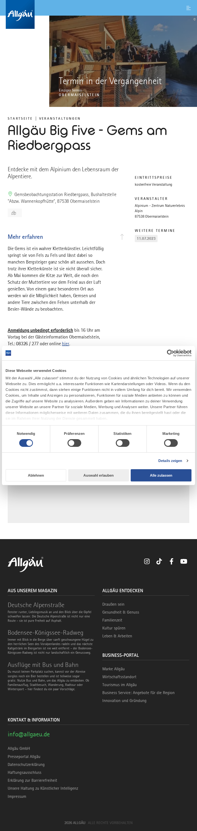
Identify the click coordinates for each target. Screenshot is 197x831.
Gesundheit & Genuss (120, 612)
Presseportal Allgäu (24, 756)
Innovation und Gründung (124, 700)
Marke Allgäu (113, 668)
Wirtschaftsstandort (119, 676)
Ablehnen (36, 475)
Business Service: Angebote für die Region (138, 692)
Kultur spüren (113, 628)
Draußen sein (113, 604)
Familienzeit (112, 620)
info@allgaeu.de (29, 734)
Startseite (20, 118)
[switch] (74, 443)
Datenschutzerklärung (26, 764)
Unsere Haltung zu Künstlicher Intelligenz (43, 788)
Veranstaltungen (60, 118)
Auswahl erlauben (98, 475)
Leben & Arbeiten (117, 636)
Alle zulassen (161, 475)
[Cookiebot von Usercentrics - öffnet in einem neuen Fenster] (170, 353)
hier (65, 343)
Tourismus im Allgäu (119, 684)
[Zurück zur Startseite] (98, 14)
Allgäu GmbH (19, 748)
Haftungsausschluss (24, 772)
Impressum (17, 796)
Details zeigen (170, 461)
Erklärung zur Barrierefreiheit (32, 780)
